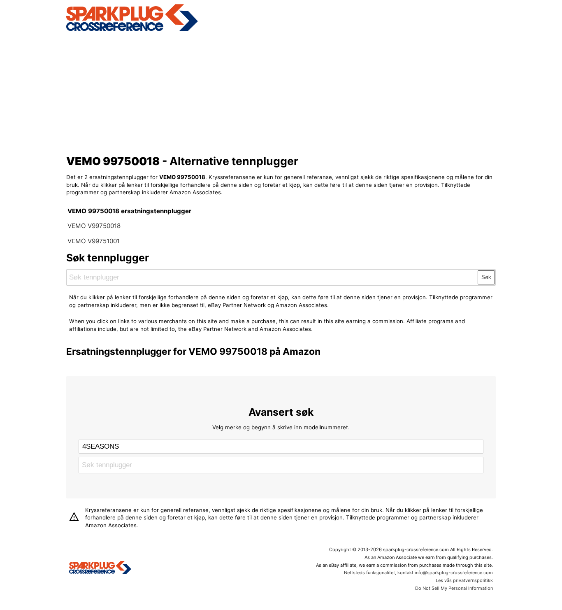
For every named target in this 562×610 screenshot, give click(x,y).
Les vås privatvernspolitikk (464, 580)
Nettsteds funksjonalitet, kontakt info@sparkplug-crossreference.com (418, 572)
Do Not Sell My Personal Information (454, 588)
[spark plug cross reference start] (132, 30)
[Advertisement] (281, 91)
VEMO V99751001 (93, 241)
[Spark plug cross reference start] (100, 568)
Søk (486, 277)
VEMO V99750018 (94, 226)
